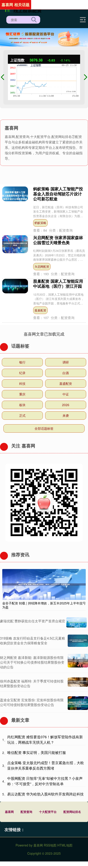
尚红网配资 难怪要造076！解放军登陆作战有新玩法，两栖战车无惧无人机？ (45, 739)
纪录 (22, 372)
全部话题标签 (44, 428)
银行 (22, 362)
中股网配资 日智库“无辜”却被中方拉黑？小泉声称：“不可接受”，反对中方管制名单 (45, 781)
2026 (65, 404)
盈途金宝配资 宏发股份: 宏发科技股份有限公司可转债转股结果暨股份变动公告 (32, 702)
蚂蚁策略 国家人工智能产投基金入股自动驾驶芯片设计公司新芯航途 (58, 194)
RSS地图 (50, 845)
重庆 (22, 394)
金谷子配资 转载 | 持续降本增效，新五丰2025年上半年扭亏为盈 (44, 605)
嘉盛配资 (65, 383)
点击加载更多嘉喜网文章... (44, 334)
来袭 (66, 415)
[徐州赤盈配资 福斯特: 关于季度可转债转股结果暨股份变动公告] (78, 683)
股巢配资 (40, 310)
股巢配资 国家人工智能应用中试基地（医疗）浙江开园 (58, 283)
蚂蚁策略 (40, 223)
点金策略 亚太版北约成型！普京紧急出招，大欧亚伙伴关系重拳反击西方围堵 (45, 765)
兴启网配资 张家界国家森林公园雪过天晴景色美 (58, 240)
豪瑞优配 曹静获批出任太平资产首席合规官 (32, 620)
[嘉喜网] (24, 9)
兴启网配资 (42, 266)
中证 (66, 394)
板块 (22, 404)
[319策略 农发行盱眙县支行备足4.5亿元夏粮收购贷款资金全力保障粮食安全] (78, 641)
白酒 (66, 372)
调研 (66, 362)
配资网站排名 (72, 812)
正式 (22, 415)
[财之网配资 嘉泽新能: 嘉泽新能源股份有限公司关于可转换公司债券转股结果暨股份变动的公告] (78, 662)
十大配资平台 (48, 812)
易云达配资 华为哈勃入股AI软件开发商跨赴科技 (45, 794)
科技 (22, 383)
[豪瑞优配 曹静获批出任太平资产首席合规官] (76, 622)
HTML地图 (64, 845)
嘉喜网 (9, 812)
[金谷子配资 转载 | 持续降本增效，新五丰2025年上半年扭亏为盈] (44, 583)
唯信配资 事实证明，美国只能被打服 (36, 752)
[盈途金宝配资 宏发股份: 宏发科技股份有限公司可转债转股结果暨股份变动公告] (78, 703)
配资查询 (26, 812)
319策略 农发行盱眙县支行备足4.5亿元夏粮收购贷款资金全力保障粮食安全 (32, 640)
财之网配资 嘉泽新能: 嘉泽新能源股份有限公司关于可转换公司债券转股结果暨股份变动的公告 (32, 662)
